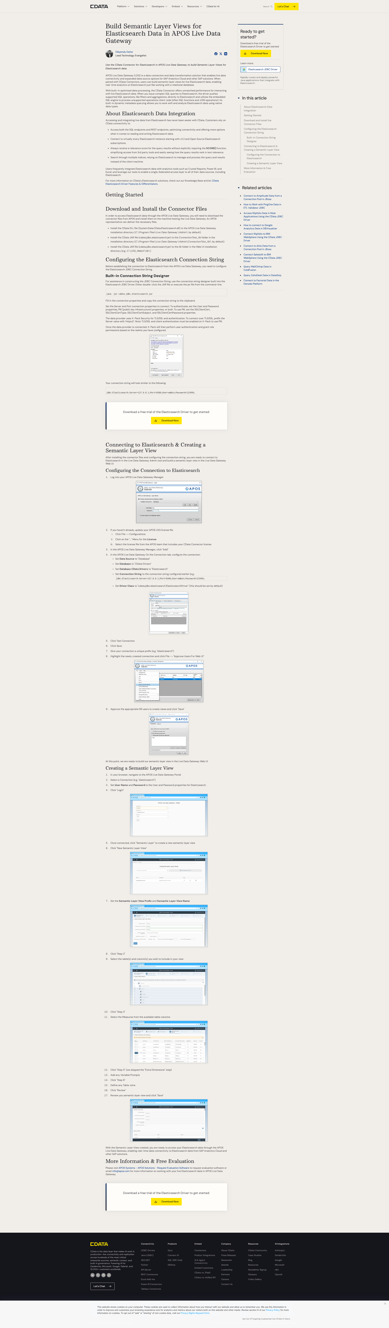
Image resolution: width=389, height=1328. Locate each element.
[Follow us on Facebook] (215, 53)
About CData (227, 1250)
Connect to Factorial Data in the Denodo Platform (261, 282)
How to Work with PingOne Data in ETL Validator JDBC (262, 206)
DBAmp (171, 1264)
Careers (225, 1279)
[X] (98, 1275)
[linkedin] (92, 1275)
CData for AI (213, 6)
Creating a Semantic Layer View (264, 163)
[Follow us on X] (220, 53)
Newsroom (226, 1260)
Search (266, 6)
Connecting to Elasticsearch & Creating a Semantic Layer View (261, 148)
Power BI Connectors (151, 1284)
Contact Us (226, 1284)
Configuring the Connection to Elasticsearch (263, 156)
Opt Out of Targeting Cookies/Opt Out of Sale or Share (266, 1319)
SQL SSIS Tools (175, 1260)
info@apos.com (121, 1171)
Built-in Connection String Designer (261, 139)
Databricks (280, 1255)
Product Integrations (204, 1255)
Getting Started (252, 115)
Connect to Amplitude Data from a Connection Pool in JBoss (263, 197)
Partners (225, 1274)
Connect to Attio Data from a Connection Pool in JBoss (259, 247)
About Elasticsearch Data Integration (258, 108)
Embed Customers (203, 1267)
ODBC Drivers (148, 1250)
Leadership (226, 1269)
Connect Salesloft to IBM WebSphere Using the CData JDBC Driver (263, 258)
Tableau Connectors (151, 1288)
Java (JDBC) (147, 1255)
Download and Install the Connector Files (257, 122)
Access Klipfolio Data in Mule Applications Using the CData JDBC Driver (263, 216)
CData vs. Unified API (204, 1277)
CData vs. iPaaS (202, 1272)
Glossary (252, 1274)
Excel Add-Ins (148, 1279)
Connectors (200, 1250)
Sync (170, 1250)
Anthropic (280, 1250)
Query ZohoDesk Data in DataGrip (262, 275)
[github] (103, 1275)
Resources (253, 1264)
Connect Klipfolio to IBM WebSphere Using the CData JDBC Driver (263, 237)
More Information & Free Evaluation (257, 170)
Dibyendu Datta (124, 51)
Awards (225, 1264)
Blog (250, 1260)
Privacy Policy (273, 1310)
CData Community (257, 1250)
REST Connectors (149, 1274)
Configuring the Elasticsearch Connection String (260, 130)
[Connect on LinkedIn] (225, 53)
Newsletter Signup (257, 1269)
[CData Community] (109, 1275)
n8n (277, 1269)
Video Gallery (255, 1279)
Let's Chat (283, 6)
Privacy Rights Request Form (195, 1313)
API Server (146, 1269)
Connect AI (173, 1255)
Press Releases (228, 1255)
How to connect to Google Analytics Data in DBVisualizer (260, 227)
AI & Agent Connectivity (201, 1262)
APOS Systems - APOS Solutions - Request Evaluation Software (154, 1167)
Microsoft (279, 1264)
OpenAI (278, 1274)
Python (144, 1264)
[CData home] (101, 6)
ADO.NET (145, 1260)
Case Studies (254, 1255)
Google (278, 1260)
